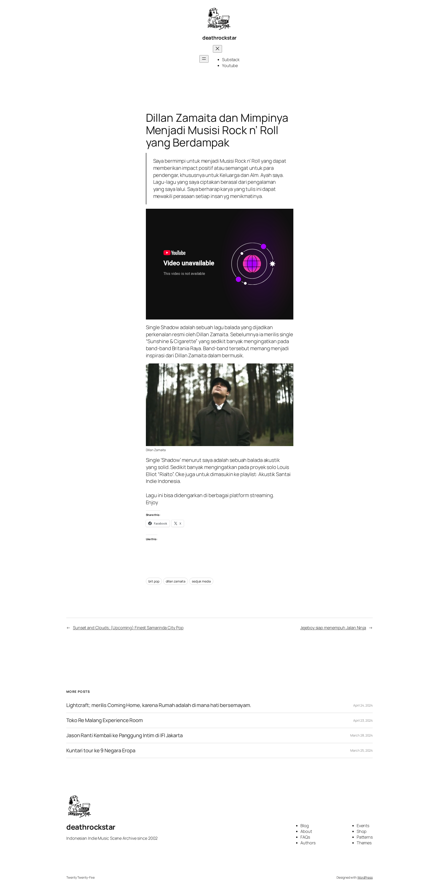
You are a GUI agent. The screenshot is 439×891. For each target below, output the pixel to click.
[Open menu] (204, 59)
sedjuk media (201, 581)
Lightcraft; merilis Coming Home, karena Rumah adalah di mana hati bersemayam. (158, 705)
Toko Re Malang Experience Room (104, 720)
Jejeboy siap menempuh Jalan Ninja (333, 627)
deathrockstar (219, 37)
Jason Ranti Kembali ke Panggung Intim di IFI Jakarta (124, 735)
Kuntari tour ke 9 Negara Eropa (100, 750)
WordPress (365, 877)
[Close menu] (217, 49)
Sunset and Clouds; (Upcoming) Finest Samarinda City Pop (128, 627)
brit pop (153, 581)
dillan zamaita (176, 581)
